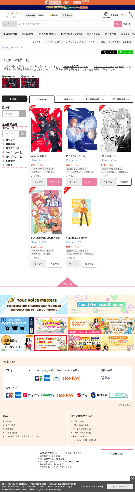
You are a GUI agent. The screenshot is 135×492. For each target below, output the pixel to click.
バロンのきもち (107, 155)
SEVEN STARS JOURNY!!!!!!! (45, 237)
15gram (84, 66)
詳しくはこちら (125, 404)
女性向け (68, 15)
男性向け (55, 15)
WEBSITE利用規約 (48, 453)
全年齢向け (30, 15)
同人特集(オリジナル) (71, 33)
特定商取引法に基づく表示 (52, 464)
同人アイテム (93, 33)
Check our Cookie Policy (92, 486)
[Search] (22, 134)
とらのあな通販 (7, 47)
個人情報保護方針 (48, 461)
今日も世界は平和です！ (77, 237)
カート (56, 181)
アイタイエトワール (104, 66)
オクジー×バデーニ (55, 41)
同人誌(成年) (28, 33)
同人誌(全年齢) (10, 33)
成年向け (41, 15)
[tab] (68, 99)
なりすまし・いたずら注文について (56, 466)
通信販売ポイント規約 (50, 455)
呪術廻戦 (127, 41)
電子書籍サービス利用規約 (52, 458)
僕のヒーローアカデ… (111, 41)
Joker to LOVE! (71, 66)
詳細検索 (126, 24)
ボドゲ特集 (110, 33)
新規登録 (114, 15)
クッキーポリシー (71, 461)
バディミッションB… (75, 41)
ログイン (123, 15)
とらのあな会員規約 (72, 453)
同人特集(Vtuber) (47, 33)
